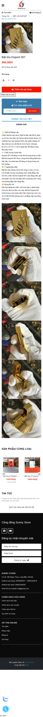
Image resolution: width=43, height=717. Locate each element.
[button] (21, 647)
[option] (11, 469)
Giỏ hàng (5, 639)
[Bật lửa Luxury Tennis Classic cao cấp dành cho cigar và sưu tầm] (11, 465)
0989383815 (32, 581)
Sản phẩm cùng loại (16, 449)
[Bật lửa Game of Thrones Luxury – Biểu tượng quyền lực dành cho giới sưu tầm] (32, 465)
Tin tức (7, 493)
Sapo (27, 665)
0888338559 (20, 585)
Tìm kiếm (5, 626)
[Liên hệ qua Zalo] (6, 698)
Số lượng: (6, 74)
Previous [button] (4, 474)
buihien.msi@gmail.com (20, 588)
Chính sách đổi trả (8, 609)
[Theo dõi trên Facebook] (4, 530)
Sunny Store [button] (9, 573)
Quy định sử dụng (8, 614)
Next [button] (39, 474)
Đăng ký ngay (20, 560)
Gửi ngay (33, 111)
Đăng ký (5, 635)
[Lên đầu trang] (39, 706)
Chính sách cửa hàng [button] (13, 597)
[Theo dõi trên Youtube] (10, 530)
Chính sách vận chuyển (10, 605)
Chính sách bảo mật (9, 601)
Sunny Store (29, 662)
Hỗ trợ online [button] (9, 623)
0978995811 (20, 581)
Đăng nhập (6, 631)
